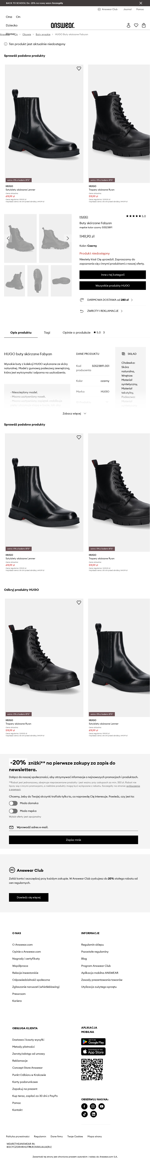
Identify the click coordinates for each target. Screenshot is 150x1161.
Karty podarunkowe (25, 1082)
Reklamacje (20, 1060)
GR (18, 1147)
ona (9, 17)
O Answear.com (22, 944)
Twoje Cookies (75, 1136)
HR (21, 1147)
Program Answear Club (96, 966)
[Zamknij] (141, 3)
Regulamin (40, 1136)
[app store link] (93, 1050)
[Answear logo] (62, 25)
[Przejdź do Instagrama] (93, 1106)
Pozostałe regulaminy (95, 951)
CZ (15, 1147)
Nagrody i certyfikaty (26, 958)
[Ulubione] (136, 25)
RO (33, 1147)
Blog (84, 958)
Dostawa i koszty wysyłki (28, 1039)
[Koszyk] (143, 25)
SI (36, 1147)
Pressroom (19, 994)
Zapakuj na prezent (24, 1089)
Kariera (17, 1001)
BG (8, 1147)
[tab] (83, 332)
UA (42, 1147)
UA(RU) (48, 1147)
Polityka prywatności (17, 1136)
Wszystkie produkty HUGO (113, 285)
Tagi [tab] (47, 332)
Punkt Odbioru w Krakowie (29, 1075)
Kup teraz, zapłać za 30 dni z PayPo (35, 1096)
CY (11, 1147)
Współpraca (20, 966)
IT (28, 1147)
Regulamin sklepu (92, 944)
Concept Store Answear (27, 1067)
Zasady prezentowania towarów (101, 980)
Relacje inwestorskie (25, 973)
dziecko (12, 25)
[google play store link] (93, 1041)
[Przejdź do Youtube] (101, 1106)
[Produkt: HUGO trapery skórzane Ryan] (44, 658)
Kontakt (17, 1110)
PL (30, 1147)
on (18, 17)
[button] (20, 238)
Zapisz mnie (73, 840)
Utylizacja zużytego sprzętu (99, 987)
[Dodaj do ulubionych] (79, 68)
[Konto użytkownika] (128, 25)
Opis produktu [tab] (20, 332)
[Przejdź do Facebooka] (84, 1106)
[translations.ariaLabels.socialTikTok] (84, 1114)
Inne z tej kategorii (112, 274)
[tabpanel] (75, 377)
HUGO (83, 217)
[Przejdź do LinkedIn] (93, 1114)
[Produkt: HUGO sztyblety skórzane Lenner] (44, 124)
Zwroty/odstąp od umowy (28, 1053)
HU (25, 1147)
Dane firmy (57, 1136)
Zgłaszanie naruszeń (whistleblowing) (36, 987)
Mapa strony (95, 1136)
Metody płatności (23, 1046)
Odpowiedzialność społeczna (31, 980)
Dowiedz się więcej (29, 897)
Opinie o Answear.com (26, 951)
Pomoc (16, 1103)
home (10, 34)
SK (38, 1147)
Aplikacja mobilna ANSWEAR (99, 973)
